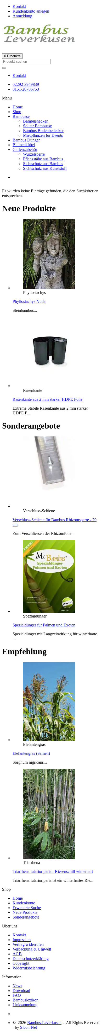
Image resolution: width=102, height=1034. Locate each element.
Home (18, 107)
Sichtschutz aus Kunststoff (45, 168)
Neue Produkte (25, 912)
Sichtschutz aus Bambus (43, 163)
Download (21, 990)
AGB (17, 954)
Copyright (21, 963)
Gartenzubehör (25, 149)
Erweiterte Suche (27, 907)
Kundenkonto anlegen (31, 11)
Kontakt (19, 75)
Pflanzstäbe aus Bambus (43, 159)
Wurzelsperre (34, 154)
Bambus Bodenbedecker (43, 130)
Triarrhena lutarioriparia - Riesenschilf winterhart (53, 871)
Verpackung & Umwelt (32, 949)
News (17, 986)
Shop (17, 111)
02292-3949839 (26, 84)
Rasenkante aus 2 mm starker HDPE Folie (47, 399)
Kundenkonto (24, 903)
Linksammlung (25, 1005)
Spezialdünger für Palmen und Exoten (44, 625)
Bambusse (21, 116)
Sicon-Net (28, 1027)
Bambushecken (35, 121)
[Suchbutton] (4, 68)
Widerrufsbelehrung (29, 968)
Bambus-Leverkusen (44, 1022)
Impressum (22, 939)
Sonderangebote (26, 917)
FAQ (17, 995)
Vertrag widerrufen (28, 944)
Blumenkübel (24, 145)
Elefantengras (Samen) (31, 753)
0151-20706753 (26, 89)
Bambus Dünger (26, 140)
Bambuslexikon (25, 1000)
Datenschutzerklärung (31, 958)
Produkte (12, 56)
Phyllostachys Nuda (29, 301)
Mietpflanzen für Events (43, 135)
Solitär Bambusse (37, 126)
